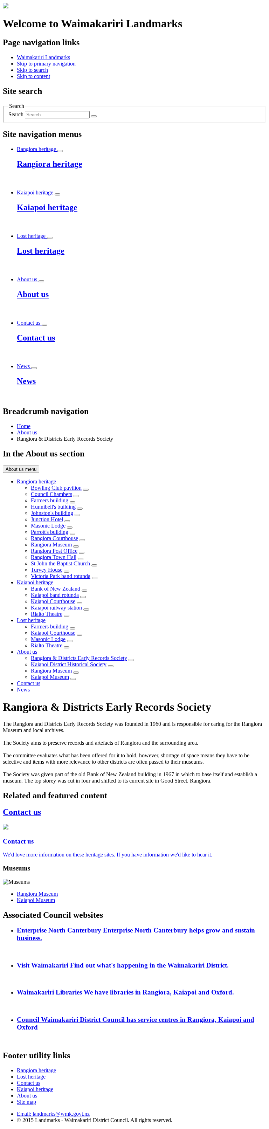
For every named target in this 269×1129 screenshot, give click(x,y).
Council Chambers (51, 494)
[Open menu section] (60, 151)
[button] (46, 64)
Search (15, 114)
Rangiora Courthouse (54, 538)
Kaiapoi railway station (56, 608)
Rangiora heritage (36, 481)
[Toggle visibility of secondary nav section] (86, 490)
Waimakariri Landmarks (43, 57)
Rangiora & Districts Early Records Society (79, 658)
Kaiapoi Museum (50, 677)
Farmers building (49, 500)
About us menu (21, 469)
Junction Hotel (47, 519)
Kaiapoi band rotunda (55, 595)
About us (27, 432)
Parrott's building (49, 532)
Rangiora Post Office (54, 551)
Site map (26, 1102)
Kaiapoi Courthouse (53, 601)
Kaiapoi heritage (35, 582)
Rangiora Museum (51, 545)
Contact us (28, 683)
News (23, 690)
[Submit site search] (94, 116)
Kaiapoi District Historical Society (68, 664)
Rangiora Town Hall (53, 557)
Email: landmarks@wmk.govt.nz (53, 1114)
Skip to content (33, 76)
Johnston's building (52, 513)
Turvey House (46, 570)
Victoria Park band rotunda (60, 576)
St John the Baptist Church (60, 563)
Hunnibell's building (53, 507)
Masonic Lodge (48, 526)
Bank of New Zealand (55, 589)
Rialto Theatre (46, 614)
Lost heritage (31, 620)
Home (23, 426)
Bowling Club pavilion (56, 488)
